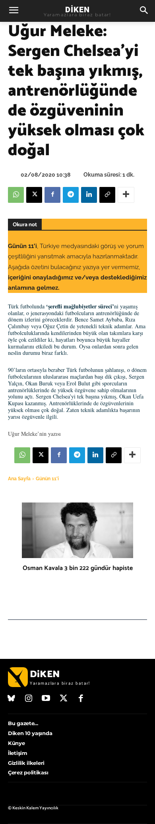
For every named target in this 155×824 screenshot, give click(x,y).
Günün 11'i (47, 478)
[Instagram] (29, 699)
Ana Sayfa (19, 478)
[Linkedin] (89, 195)
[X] (34, 195)
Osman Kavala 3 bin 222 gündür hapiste (78, 568)
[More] (126, 195)
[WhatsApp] (16, 195)
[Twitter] (63, 699)
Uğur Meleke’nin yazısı (34, 433)
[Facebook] (52, 195)
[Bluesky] (11, 699)
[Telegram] (71, 195)
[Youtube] (46, 699)
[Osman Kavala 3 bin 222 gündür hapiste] (77, 530)
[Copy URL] (107, 195)
